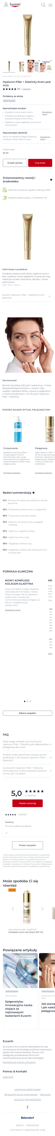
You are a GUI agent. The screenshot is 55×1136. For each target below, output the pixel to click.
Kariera (20, 1125)
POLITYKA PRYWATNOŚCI (27, 1099)
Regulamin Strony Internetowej (21, 1094)
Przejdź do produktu (11, 473)
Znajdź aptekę (14, 162)
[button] (26, 296)
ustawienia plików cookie (27, 1089)
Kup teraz (40, 162)
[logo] (15, 5)
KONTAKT (8, 1077)
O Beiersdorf (32, 1125)
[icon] (27, 1107)
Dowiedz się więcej (45, 138)
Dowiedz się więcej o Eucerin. (19, 1062)
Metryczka (45, 1094)
